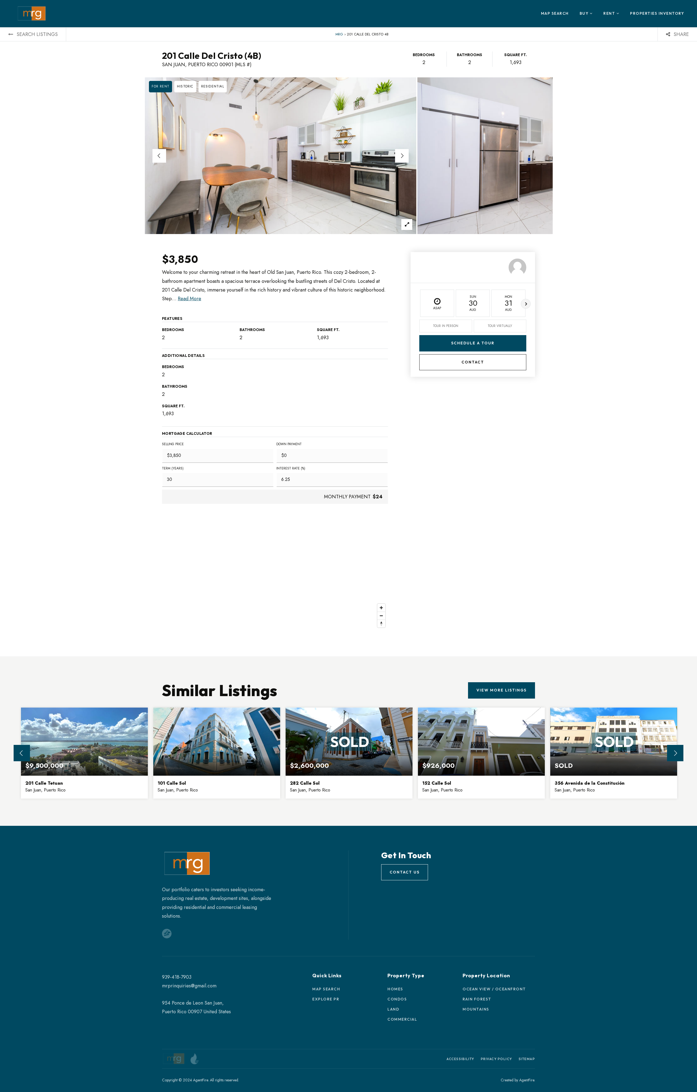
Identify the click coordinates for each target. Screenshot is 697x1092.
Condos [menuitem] (397, 999)
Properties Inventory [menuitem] (657, 13)
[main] (348, 426)
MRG (339, 34)
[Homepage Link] (31, 13)
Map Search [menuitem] (555, 13)
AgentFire (526, 1080)
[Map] (275, 575)
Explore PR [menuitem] (325, 999)
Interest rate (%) (290, 468)
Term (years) (173, 468)
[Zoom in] (381, 608)
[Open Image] (280, 155)
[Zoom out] (381, 616)
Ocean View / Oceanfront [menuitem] (494, 989)
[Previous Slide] (159, 156)
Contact (472, 362)
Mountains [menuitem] (476, 1009)
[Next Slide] (402, 156)
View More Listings (501, 690)
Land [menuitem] (393, 1009)
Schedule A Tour (472, 343)
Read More (189, 298)
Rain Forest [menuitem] (477, 999)
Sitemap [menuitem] (527, 1059)
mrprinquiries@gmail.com (189, 985)
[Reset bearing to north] (381, 623)
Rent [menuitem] (609, 13)
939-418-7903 (176, 977)
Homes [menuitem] (395, 989)
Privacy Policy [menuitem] (496, 1059)
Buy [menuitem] (585, 13)
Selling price (173, 444)
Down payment (289, 444)
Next (526, 304)
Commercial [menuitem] (402, 1019)
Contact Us (405, 872)
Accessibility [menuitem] (460, 1059)
